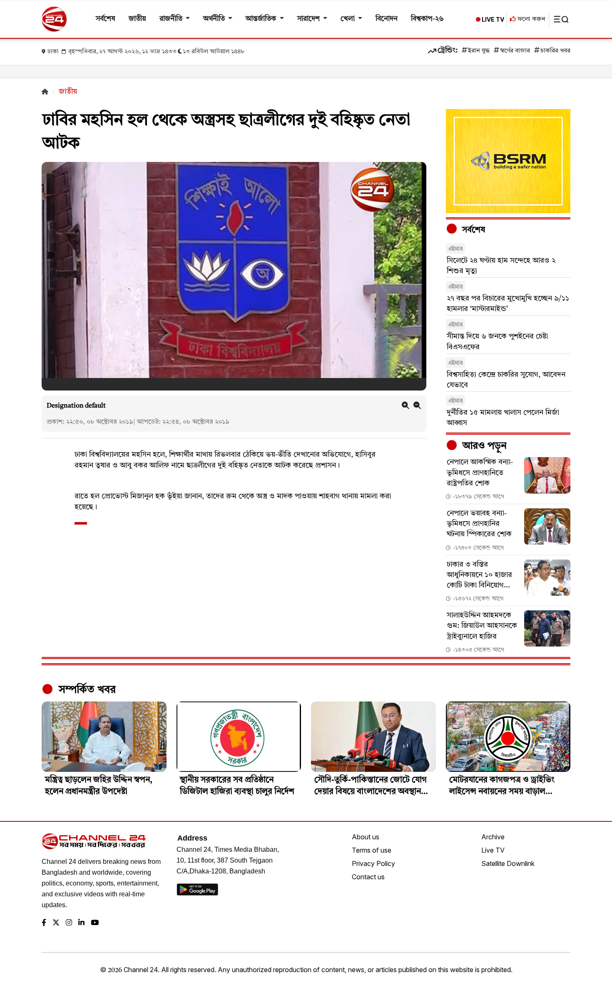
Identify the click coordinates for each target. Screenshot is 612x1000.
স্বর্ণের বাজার (515, 51)
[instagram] (69, 923)
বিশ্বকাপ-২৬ (427, 18)
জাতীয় (137, 18)
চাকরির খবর (555, 51)
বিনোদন (387, 18)
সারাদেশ (309, 18)
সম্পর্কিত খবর (86, 689)
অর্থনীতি (214, 18)
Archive (493, 837)
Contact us (368, 877)
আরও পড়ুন (483, 446)
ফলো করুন (530, 19)
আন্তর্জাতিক (262, 18)
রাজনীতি (171, 18)
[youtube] (95, 923)
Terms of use (371, 850)
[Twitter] (56, 923)
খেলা (348, 18)
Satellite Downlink (508, 863)
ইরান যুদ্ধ (479, 51)
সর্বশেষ (105, 18)
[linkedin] (81, 923)
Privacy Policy (373, 863)
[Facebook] (44, 923)
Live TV (493, 850)
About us (365, 837)
